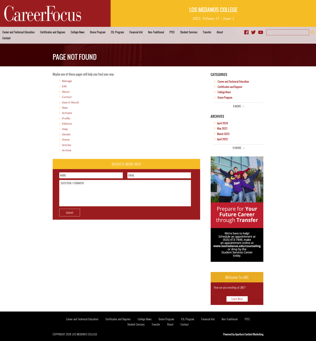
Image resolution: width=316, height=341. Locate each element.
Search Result (70, 102)
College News (78, 32)
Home (66, 139)
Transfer (207, 32)
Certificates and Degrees (52, 32)
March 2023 (223, 134)
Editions (67, 123)
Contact (6, 38)
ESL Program (117, 32)
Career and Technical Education (18, 32)
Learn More (237, 299)
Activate (67, 113)
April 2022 (222, 139)
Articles (66, 145)
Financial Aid (136, 32)
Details (66, 134)
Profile (66, 118)
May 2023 (222, 128)
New (64, 107)
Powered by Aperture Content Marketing (243, 334)
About (220, 32)
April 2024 (222, 123)
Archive (66, 150)
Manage (67, 81)
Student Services (189, 32)
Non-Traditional (156, 32)
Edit (64, 86)
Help (65, 129)
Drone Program (97, 32)
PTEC (172, 32)
